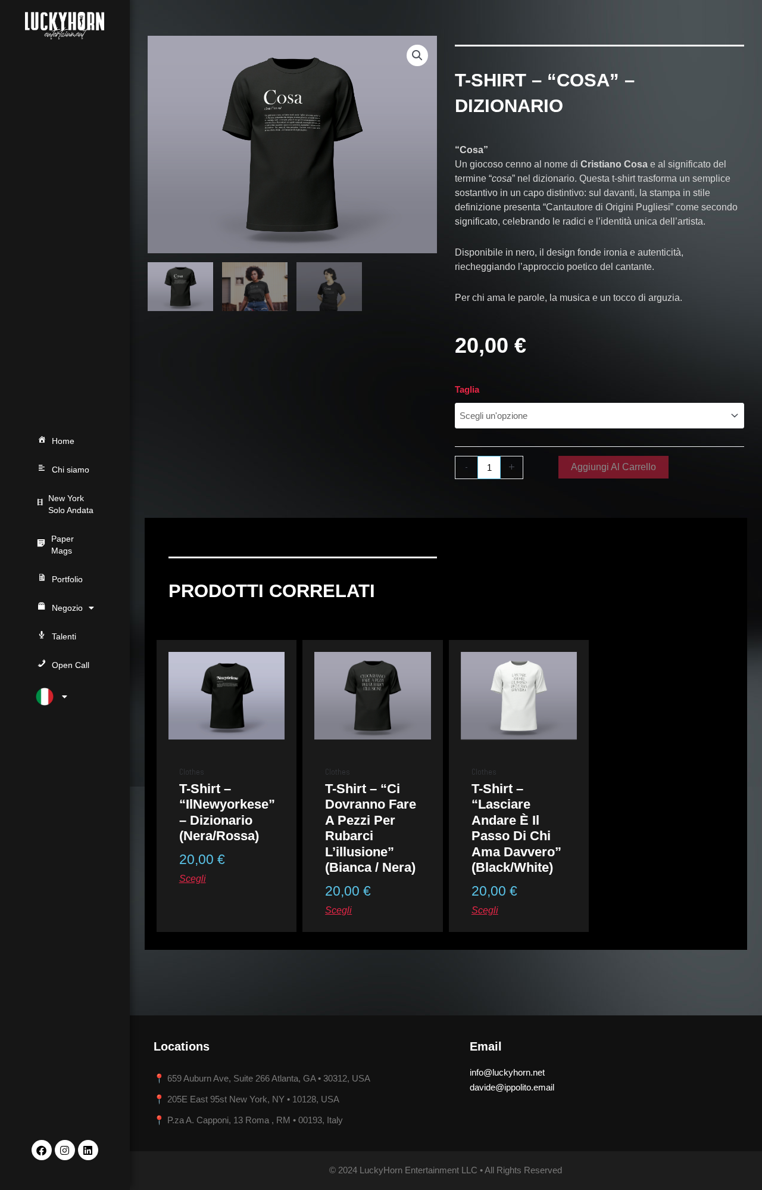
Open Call (70, 665)
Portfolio (67, 579)
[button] (417, 55)
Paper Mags (62, 544)
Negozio (67, 608)
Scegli (192, 879)
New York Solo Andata (70, 504)
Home (63, 441)
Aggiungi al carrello (613, 467)
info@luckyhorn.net (507, 1072)
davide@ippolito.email (512, 1087)
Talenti (64, 636)
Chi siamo (70, 469)
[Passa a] (65, 696)
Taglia (467, 389)
